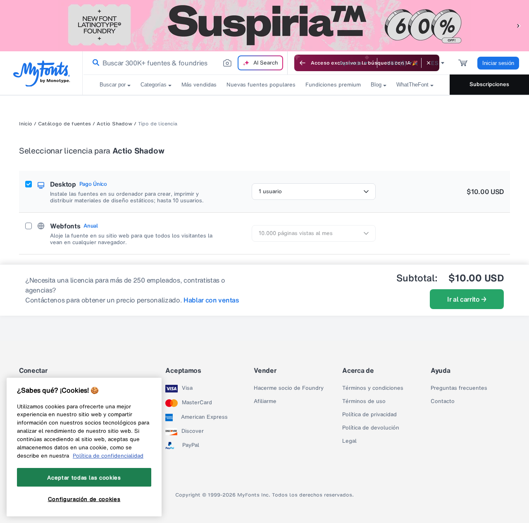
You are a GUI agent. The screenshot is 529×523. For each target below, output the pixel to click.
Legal (349, 441)
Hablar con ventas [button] (211, 300)
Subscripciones (489, 84)
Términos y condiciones (372, 388)
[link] (94, 63)
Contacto (443, 401)
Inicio (25, 123)
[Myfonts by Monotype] (41, 73)
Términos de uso (364, 401)
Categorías (154, 85)
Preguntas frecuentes (459, 388)
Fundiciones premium (333, 85)
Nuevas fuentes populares (260, 85)
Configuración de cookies (84, 499)
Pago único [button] (93, 184)
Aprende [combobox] (351, 63)
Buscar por (113, 85)
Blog (376, 85)
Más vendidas (199, 85)
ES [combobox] (434, 63)
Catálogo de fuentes (64, 123)
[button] (518, 25)
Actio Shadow (114, 123)
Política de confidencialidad (108, 455)
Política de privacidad (369, 414)
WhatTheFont (412, 85)
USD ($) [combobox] (396, 63)
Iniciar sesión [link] (498, 63)
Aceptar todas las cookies (84, 477)
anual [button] (90, 226)
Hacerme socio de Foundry (289, 388)
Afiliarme (265, 401)
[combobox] (185, 62)
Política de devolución (370, 428)
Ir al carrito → (466, 299)
